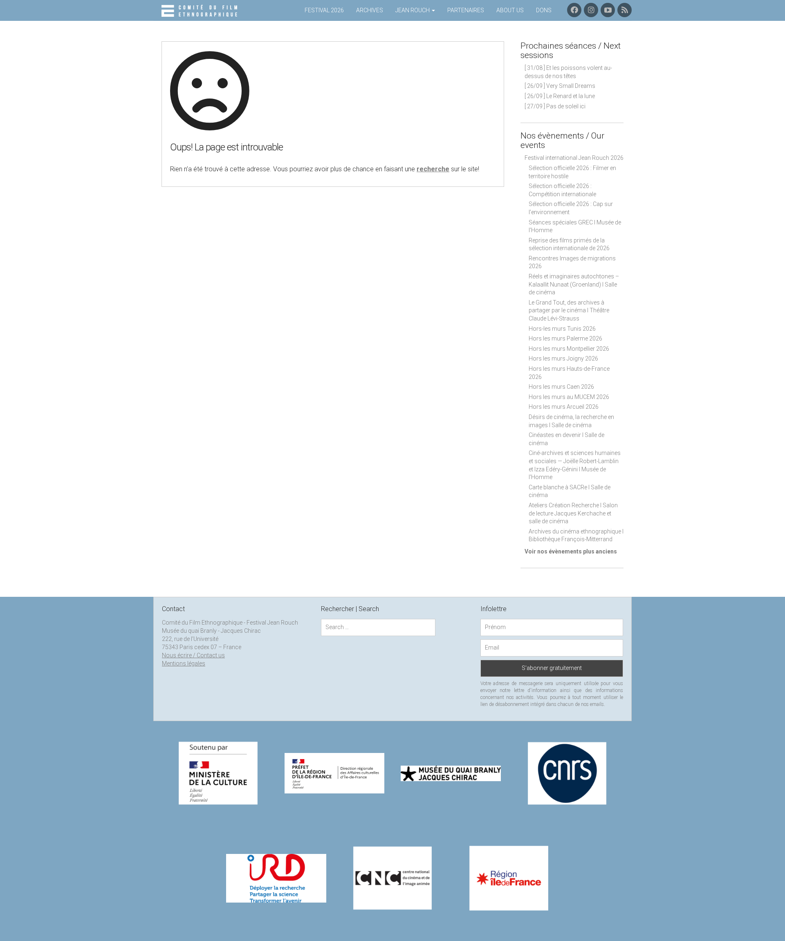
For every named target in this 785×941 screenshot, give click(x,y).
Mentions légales (183, 663)
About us (510, 10)
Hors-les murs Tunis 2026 (562, 328)
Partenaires (465, 10)
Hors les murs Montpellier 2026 (569, 348)
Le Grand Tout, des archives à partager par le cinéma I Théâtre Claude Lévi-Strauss (569, 310)
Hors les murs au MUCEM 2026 (569, 397)
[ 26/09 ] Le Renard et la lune (560, 96)
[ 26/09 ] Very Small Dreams (560, 86)
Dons (544, 10)
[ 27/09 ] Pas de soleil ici (555, 106)
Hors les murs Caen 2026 (561, 386)
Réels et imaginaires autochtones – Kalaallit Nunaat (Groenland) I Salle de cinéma (574, 284)
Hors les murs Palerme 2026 (565, 338)
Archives (369, 10)
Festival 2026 (324, 10)
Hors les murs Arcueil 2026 (564, 406)
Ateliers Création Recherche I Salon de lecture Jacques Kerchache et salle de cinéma (573, 513)
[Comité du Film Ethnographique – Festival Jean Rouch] (200, 11)
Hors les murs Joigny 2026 (563, 358)
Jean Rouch (413, 10)
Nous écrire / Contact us (193, 655)
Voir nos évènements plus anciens (571, 551)
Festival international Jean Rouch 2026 (574, 158)
